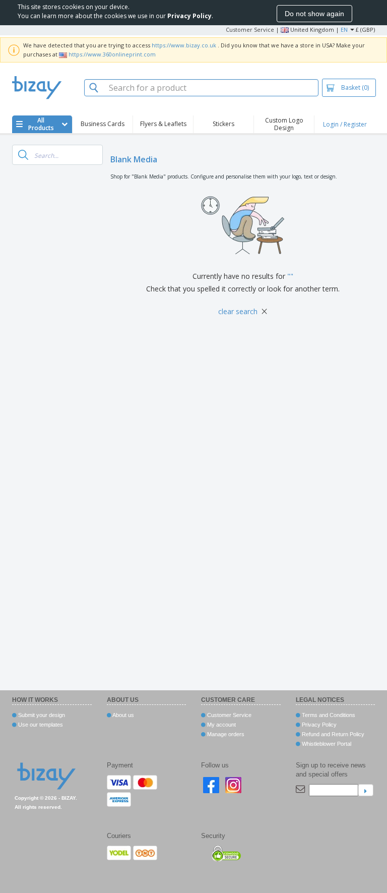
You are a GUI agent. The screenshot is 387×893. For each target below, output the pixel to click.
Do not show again (314, 14)
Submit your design (41, 715)
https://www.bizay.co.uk (184, 45)
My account (221, 725)
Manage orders (225, 734)
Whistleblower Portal (325, 744)
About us (122, 715)
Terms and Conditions (327, 715)
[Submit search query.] (23, 155)
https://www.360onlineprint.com (112, 54)
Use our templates (40, 725)
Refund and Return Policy (332, 734)
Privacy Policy (318, 725)
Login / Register (345, 124)
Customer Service (250, 29)
